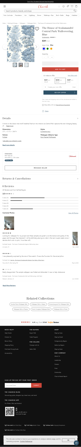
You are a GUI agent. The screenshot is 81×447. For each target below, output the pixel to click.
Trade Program (34, 337)
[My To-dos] (63, 6)
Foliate (5, 137)
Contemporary (45, 131)
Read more (9, 126)
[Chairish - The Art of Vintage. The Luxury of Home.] (43, 6)
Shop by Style (58, 333)
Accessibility (8, 353)
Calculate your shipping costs (12, 141)
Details (40, 118)
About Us (57, 356)
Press (56, 368)
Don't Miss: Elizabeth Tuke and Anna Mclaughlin (40, 1)
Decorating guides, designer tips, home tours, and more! (21, 395)
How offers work (72, 75)
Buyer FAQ (33, 333)
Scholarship (58, 372)
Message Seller (40, 168)
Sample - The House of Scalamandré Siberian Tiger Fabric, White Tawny (27, 260)
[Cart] (76, 6)
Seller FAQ (33, 349)
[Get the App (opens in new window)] (10, 411)
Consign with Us (34, 345)
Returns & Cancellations (40, 178)
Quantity (45, 54)
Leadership (58, 360)
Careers (57, 364)
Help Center (8, 333)
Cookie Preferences (26, 441)
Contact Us (8, 337)
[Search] (75, 11)
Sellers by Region (59, 345)
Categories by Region (61, 341)
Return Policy (8, 341)
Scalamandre (45, 37)
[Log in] (59, 6)
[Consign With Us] (68, 6)
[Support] (76, 443)
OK (68, 440)
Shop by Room (58, 349)
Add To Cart (60, 69)
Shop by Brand (59, 337)
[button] (5, 6)
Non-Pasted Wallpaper (48, 137)
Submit (36, 385)
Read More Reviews (9, 285)
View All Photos (73, 213)
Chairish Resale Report (61, 376)
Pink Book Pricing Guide (11, 349)
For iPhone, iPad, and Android (13, 403)
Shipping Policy (9, 345)
